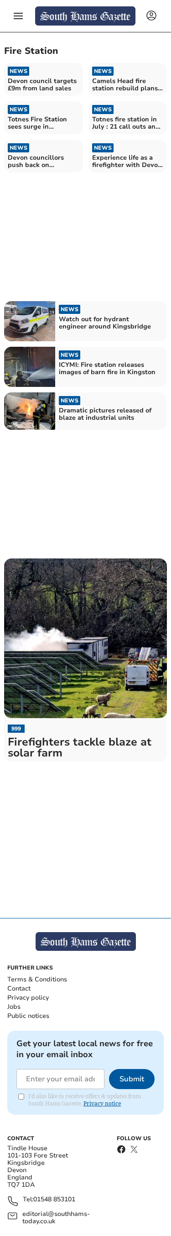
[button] (18, 16)
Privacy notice (102, 1103)
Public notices (28, 1016)
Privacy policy (28, 997)
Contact (19, 988)
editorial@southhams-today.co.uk (56, 1217)
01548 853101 (54, 1200)
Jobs (14, 1006)
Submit (131, 1079)
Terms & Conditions (37, 979)
